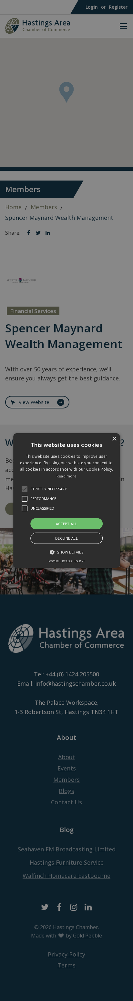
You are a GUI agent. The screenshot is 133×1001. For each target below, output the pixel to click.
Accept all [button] (66, 523)
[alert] (66, 500)
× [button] (114, 439)
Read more (66, 476)
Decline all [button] (66, 538)
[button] (24, 489)
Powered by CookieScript (66, 561)
